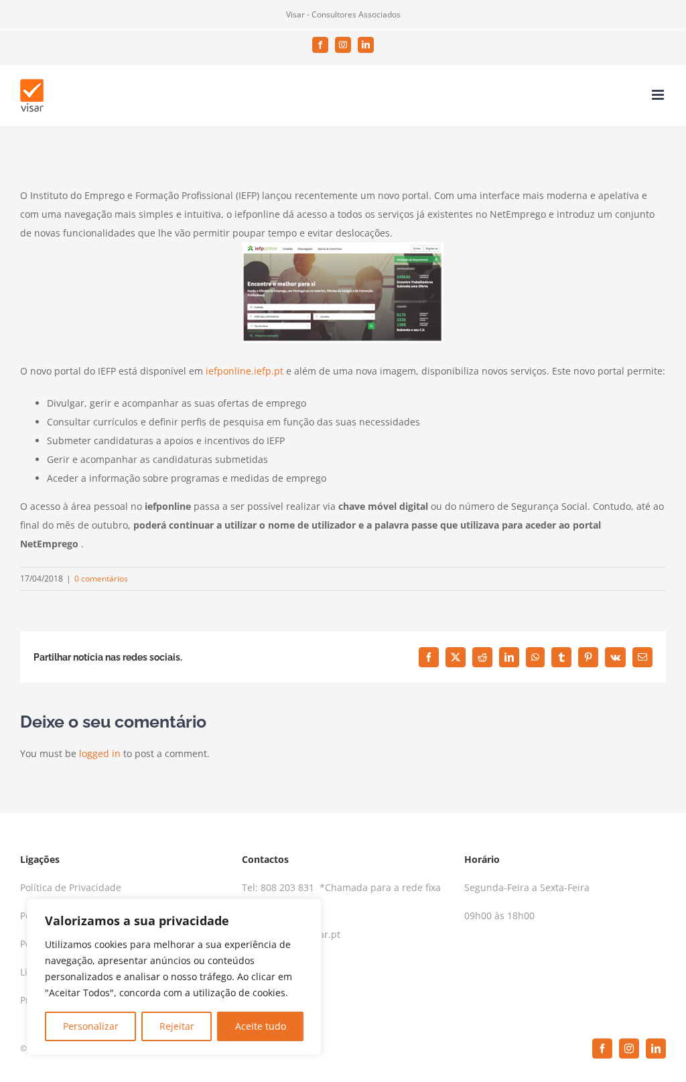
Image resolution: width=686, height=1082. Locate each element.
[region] (174, 976)
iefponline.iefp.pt (244, 370)
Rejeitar (176, 1026)
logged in (100, 753)
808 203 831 (289, 887)
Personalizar (91, 1026)
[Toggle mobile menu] (659, 95)
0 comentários (101, 578)
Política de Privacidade (70, 887)
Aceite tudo (260, 1026)
